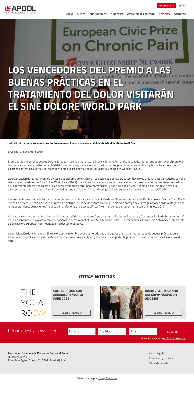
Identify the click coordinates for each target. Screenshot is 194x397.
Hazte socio (166, 5)
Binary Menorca (107, 378)
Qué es (81, 14)
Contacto (180, 14)
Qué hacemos (98, 14)
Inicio (69, 14)
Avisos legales (157, 353)
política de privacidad (174, 338)
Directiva (117, 14)
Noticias (164, 14)
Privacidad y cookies (161, 358)
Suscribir (173, 331)
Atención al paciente (141, 14)
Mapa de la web (158, 363)
